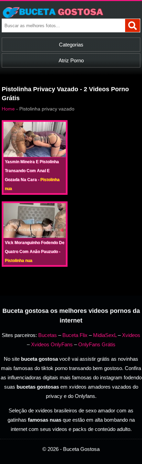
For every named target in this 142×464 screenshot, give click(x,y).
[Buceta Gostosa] (71, 12)
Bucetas (47, 335)
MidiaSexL (104, 335)
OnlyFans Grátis (96, 344)
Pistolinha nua (18, 260)
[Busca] (132, 25)
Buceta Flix (75, 335)
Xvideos (131, 335)
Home (8, 109)
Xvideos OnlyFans (52, 344)
